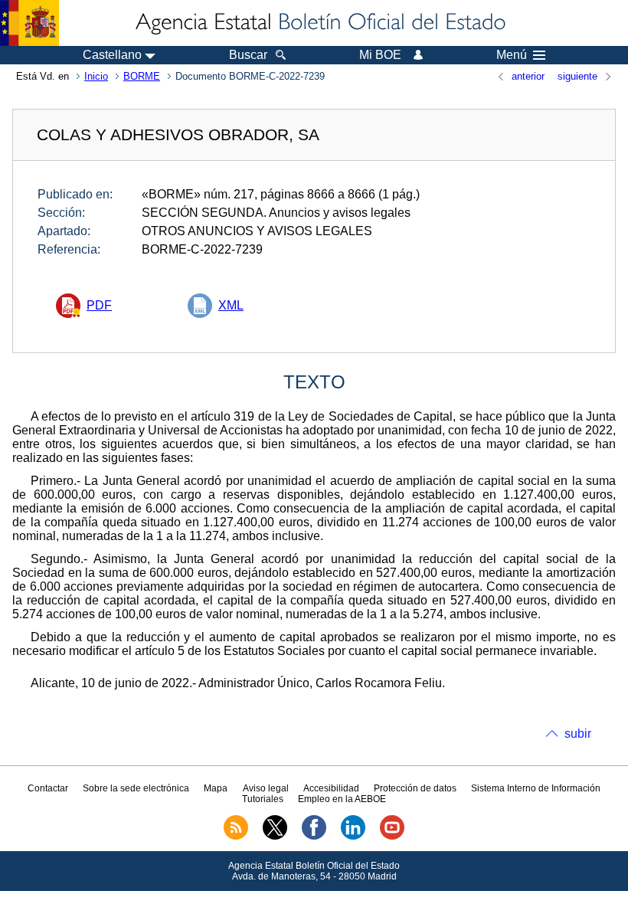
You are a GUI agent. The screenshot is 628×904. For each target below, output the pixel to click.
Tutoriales (262, 799)
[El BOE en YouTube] (392, 836)
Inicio (96, 76)
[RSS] (236, 836)
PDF (99, 305)
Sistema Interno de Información (535, 788)
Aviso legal (266, 788)
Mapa (215, 788)
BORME (141, 76)
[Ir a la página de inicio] (319, 23)
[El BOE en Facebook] (314, 836)
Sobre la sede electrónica (136, 788)
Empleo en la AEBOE (342, 799)
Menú (511, 55)
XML (231, 305)
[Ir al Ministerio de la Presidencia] (29, 23)
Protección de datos (415, 788)
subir (577, 733)
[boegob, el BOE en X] (275, 836)
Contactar (48, 788)
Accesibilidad (331, 788)
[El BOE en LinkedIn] (353, 836)
